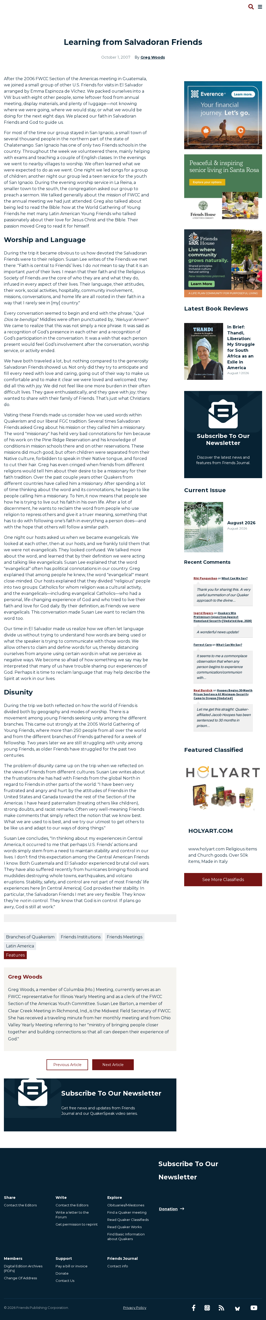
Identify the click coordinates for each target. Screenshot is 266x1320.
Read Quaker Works (124, 1227)
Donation (168, 1209)
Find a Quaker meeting (127, 1212)
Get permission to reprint (77, 1224)
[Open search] (250, 7)
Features (15, 955)
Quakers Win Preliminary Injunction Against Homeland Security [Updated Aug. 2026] (223, 617)
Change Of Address (20, 1278)
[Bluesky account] (237, 1308)
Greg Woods (153, 57)
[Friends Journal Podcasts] (207, 1308)
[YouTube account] (253, 1308)
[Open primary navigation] (259, 6)
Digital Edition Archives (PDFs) (23, 1268)
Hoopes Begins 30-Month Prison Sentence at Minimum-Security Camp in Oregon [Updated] (223, 694)
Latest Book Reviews (216, 308)
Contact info (117, 1266)
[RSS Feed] (221, 1308)
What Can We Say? (235, 578)
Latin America (20, 946)
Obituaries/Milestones (125, 1205)
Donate (62, 1273)
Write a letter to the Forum (72, 1214)
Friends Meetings (124, 936)
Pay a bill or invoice (72, 1266)
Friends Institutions (81, 936)
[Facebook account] (194, 1308)
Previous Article (67, 1064)
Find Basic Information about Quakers (126, 1236)
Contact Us (65, 1280)
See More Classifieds (223, 879)
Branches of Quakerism (30, 936)
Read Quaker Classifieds (128, 1220)
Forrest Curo (203, 645)
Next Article (113, 1064)
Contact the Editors (20, 1205)
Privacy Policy (134, 1307)
